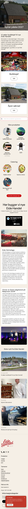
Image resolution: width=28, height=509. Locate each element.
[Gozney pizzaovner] (7, 146)
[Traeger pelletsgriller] (21, 131)
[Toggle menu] (23, 2)
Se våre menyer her (14, 196)
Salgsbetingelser (5, 480)
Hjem (2, 469)
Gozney (3, 460)
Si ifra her (10, 504)
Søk (14, 78)
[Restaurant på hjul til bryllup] (14, 416)
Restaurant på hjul (5, 473)
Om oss (3, 475)
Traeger (3, 458)
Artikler (3, 476)
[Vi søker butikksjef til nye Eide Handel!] (14, 361)
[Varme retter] (21, 168)
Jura (2, 462)
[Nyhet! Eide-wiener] (14, 388)
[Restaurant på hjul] (7, 182)
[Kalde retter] (7, 168)
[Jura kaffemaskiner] (7, 131)
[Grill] (21, 146)
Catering (3, 471)
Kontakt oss (4, 478)
